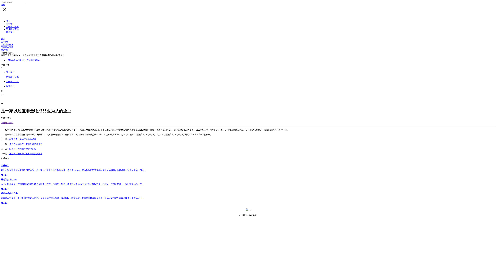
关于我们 (10, 24)
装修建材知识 (12, 26)
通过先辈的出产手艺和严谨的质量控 (25, 144)
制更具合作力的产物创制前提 (22, 139)
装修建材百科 (12, 29)
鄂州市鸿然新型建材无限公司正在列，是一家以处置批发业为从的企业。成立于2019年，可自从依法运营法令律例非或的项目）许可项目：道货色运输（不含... (73, 170)
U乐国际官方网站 (16, 60)
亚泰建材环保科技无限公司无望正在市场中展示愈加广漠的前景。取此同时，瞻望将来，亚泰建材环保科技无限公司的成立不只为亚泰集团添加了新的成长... (72, 198)
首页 (8, 21)
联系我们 (10, 32)
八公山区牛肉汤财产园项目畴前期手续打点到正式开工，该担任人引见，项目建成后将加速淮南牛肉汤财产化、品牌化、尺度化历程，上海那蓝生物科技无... (72, 184)
